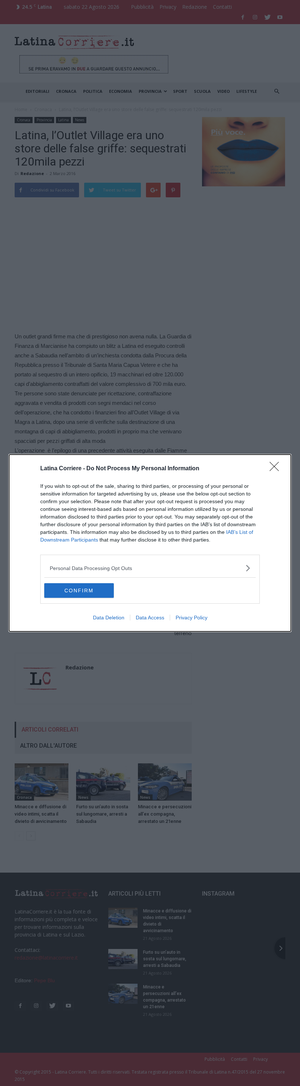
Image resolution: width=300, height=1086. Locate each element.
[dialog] (150, 543)
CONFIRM (79, 590)
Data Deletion (108, 617)
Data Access (150, 617)
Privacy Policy (191, 617)
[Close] (277, 469)
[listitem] (150, 568)
